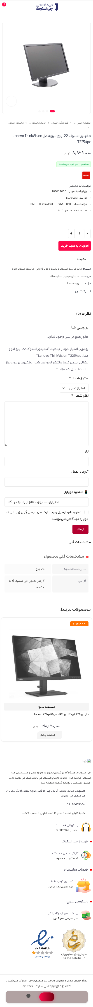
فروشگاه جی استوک (59, 123)
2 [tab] (47, 111)
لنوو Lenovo (74, 283)
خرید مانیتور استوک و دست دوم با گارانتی (37, 123)
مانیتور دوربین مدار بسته (64, 276)
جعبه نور (11, 101)
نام (86, 451)
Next (7, 67)
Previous (85, 67)
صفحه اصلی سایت (82, 123)
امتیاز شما (78, 378)
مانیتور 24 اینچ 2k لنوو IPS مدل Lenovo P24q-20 (61, 714)
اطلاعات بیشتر (47, 735)
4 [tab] (39, 111)
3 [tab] (43, 111)
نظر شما (79, 395)
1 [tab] (52, 111)
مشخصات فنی (80, 542)
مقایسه (33, 735)
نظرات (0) (83, 313)
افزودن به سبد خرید (74, 246)
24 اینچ (39, 569)
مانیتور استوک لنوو (15, 123)
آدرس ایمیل (79, 471)
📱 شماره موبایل (75, 492)
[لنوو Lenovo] (86, 175)
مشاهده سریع (46, 707)
